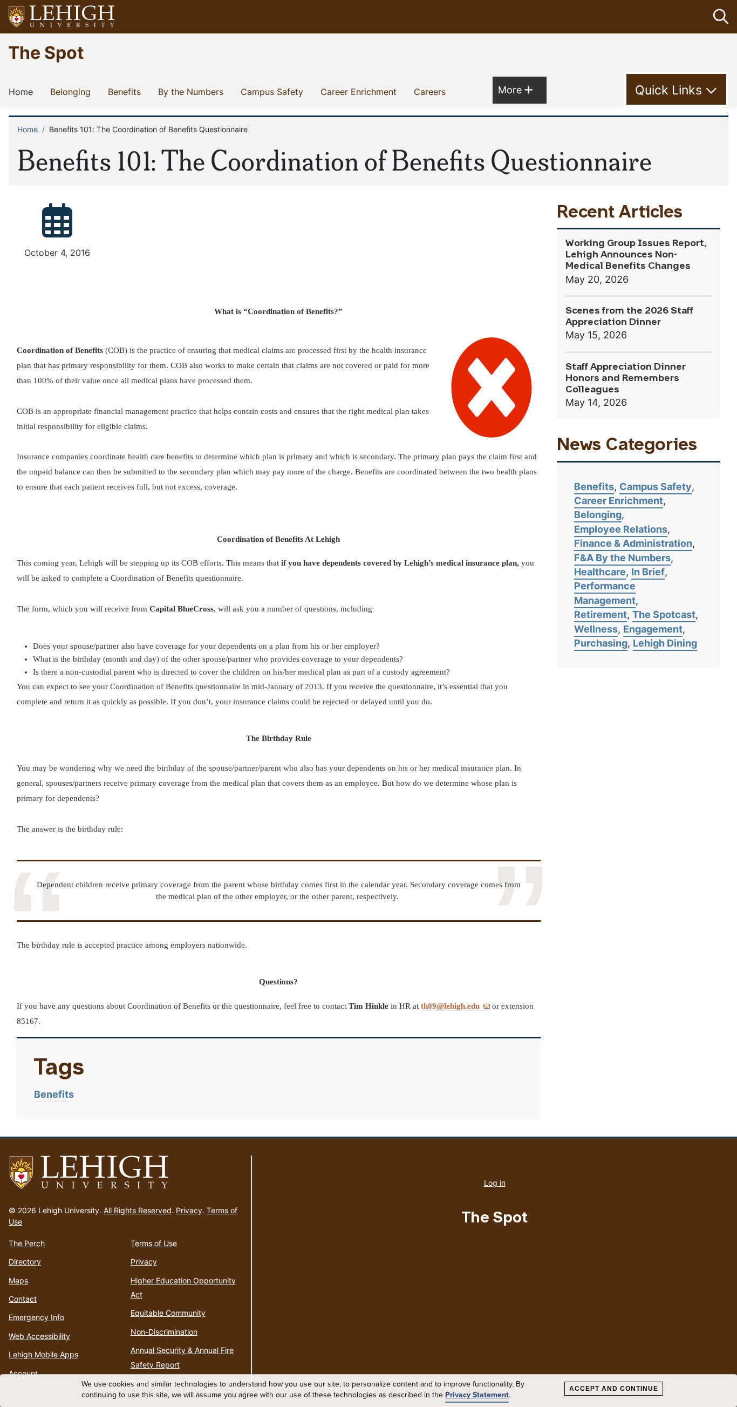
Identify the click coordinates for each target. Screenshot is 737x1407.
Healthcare (600, 572)
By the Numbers (193, 91)
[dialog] (368, 1391)
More (515, 90)
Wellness (596, 629)
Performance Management (605, 593)
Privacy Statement (477, 1395)
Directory (25, 1261)
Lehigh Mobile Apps (43, 1354)
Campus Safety (274, 91)
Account (23, 1373)
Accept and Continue (613, 1388)
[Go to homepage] (125, 1172)
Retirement (600, 614)
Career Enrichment (360, 91)
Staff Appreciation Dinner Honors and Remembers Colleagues (625, 379)
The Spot (46, 52)
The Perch (27, 1243)
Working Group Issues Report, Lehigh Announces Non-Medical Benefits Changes (636, 255)
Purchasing (600, 643)
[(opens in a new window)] (62, 17)
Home (23, 91)
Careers (432, 91)
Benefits (126, 91)
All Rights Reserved (138, 1210)
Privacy (189, 1210)
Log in (495, 1183)
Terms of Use (154, 1243)
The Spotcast (663, 614)
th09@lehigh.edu (450, 1006)
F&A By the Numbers (622, 558)
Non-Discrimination (164, 1332)
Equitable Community (168, 1313)
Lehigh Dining (665, 643)
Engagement (653, 629)
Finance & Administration (633, 543)
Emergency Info (36, 1317)
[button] (718, 16)
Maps (18, 1280)
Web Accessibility (39, 1336)
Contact (23, 1299)
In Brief (648, 572)
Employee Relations (620, 529)
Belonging (72, 91)
